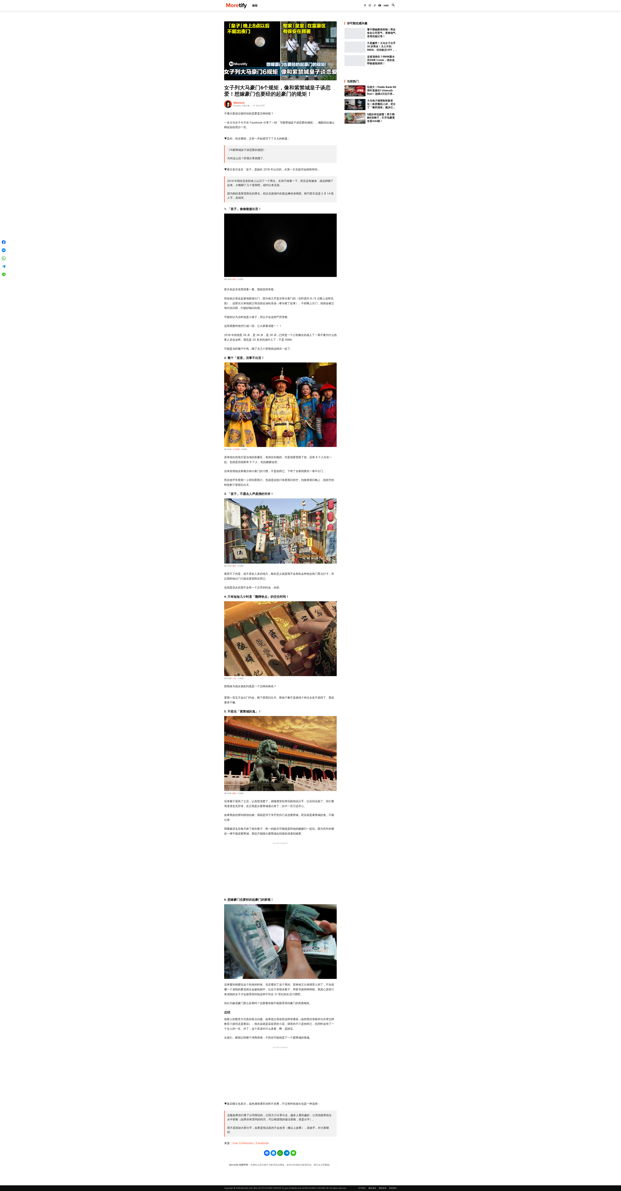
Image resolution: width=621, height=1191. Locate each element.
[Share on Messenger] (273, 1153)
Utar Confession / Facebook (250, 1143)
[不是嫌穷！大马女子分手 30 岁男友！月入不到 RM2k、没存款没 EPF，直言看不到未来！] (354, 47)
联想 (234, 279)
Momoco (239, 102)
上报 (234, 678)
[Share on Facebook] (267, 1153)
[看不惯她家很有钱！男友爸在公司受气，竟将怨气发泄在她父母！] (354, 33)
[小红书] (384, 5)
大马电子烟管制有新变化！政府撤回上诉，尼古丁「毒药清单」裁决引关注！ (381, 104)
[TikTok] (374, 5)
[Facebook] (364, 5)
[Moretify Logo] (236, 5)
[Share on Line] (293, 1153)
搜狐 (234, 793)
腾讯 (234, 566)
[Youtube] (379, 5)
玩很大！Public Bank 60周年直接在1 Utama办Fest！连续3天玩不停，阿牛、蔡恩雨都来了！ (381, 90)
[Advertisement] (280, 868)
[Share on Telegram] (287, 1153)
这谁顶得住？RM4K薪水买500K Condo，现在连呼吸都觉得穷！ (381, 60)
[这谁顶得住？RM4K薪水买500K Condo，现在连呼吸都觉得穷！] (354, 60)
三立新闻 (235, 449)
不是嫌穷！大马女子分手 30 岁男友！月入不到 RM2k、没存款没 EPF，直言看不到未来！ (381, 47)
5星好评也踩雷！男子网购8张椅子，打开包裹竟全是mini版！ (381, 118)
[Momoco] (228, 104)
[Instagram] (369, 5)
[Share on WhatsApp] (280, 1153)
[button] (393, 5)
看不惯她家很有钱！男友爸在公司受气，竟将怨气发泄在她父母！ (381, 33)
